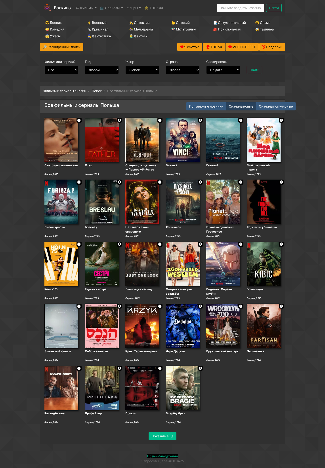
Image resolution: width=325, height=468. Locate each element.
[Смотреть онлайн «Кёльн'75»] (61, 263)
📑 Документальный (228, 23)
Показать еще (162, 436)
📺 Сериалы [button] (110, 8)
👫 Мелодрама (141, 29)
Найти (274, 8)
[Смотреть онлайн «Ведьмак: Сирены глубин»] (223, 263)
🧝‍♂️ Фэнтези (138, 36)
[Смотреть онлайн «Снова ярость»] (61, 201)
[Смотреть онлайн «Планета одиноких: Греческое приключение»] (223, 201)
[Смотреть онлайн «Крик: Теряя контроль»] (142, 325)
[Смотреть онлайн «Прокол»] (142, 387)
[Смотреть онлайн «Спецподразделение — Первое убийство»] (142, 139)
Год (88, 62)
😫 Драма (262, 23)
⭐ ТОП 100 (153, 8)
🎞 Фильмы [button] (85, 8)
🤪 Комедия (54, 29)
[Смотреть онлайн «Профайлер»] (102, 387)
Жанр (129, 62)
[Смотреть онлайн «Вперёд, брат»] (183, 387)
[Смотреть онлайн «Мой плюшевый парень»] (264, 139)
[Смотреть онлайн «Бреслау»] (102, 201)
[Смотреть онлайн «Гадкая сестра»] (102, 263)
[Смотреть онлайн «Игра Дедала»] (183, 325)
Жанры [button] (132, 8)
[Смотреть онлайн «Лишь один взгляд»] (142, 263)
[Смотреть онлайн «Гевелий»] (223, 139)
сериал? (60, 62)
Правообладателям (162, 456)
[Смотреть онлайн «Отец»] (102, 139)
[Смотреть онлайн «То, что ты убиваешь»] (264, 201)
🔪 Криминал (97, 29)
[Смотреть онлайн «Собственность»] (102, 325)
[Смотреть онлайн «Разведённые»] (61, 387)
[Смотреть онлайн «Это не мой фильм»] (61, 325)
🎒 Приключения (227, 29)
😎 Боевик (53, 23)
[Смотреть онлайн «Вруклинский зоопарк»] (223, 325)
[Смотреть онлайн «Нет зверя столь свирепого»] (142, 201)
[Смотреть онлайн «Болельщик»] (264, 263)
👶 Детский (180, 23)
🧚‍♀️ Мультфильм (183, 29)
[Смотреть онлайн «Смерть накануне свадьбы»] (183, 263)
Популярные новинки (206, 106)
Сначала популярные (276, 106)
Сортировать (216, 62)
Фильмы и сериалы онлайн (64, 91)
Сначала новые (241, 106)
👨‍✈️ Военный (97, 23)
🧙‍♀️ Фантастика (99, 36)
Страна (172, 62)
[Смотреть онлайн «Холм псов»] (183, 201)
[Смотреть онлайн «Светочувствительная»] (61, 139)
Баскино (62, 7)
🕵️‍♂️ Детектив (139, 23)
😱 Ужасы (53, 36)
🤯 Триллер (264, 29)
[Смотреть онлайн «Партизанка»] (264, 325)
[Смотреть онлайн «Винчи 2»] (183, 139)
